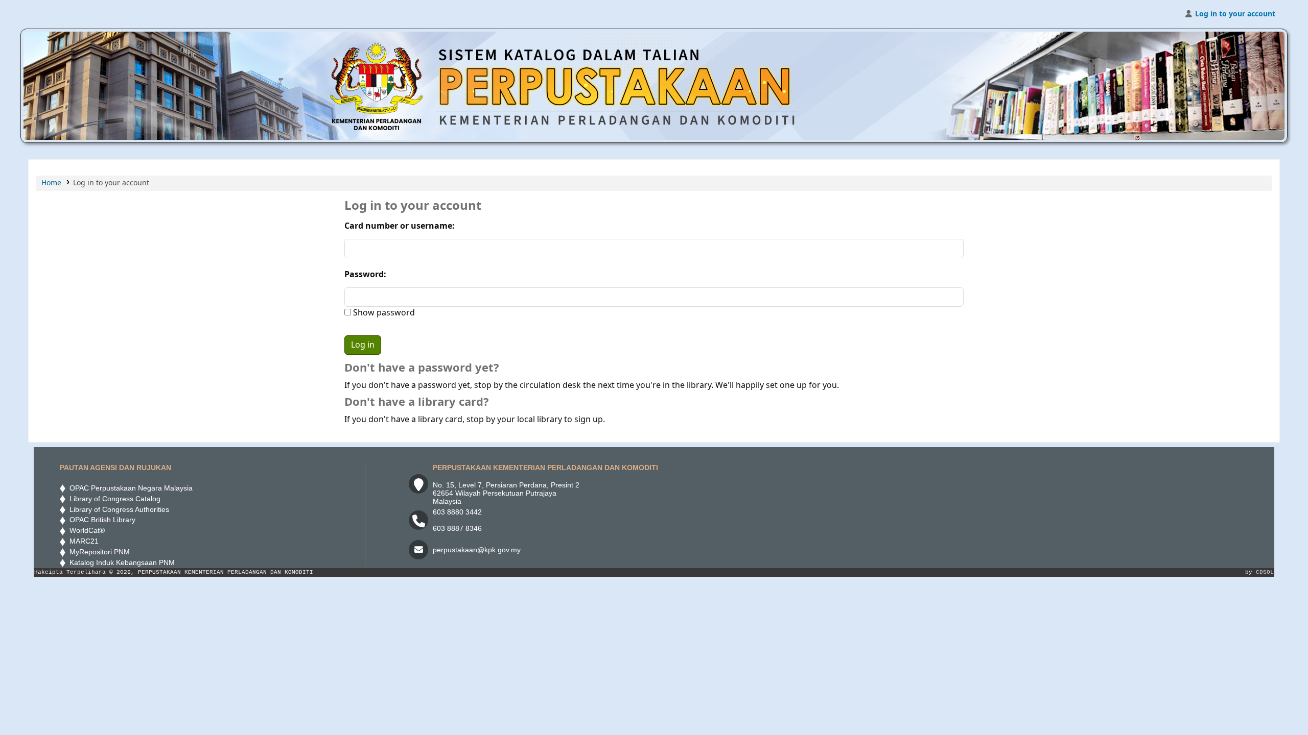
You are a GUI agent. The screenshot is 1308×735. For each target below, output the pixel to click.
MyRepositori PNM (97, 552)
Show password (383, 313)
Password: (365, 274)
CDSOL (1265, 572)
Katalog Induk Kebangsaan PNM (120, 562)
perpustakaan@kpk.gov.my (477, 550)
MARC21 (82, 541)
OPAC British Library (100, 520)
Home (51, 183)
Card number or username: (399, 226)
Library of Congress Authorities (118, 509)
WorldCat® (86, 530)
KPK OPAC (54, 14)
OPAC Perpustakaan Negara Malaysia (129, 488)
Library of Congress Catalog (112, 499)
